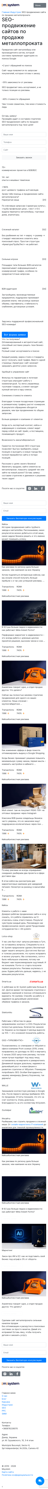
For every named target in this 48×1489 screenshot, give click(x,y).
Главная (6, 12)
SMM (4, 1413)
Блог (4, 1399)
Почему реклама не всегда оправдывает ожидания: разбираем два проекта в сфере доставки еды (23, 873)
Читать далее (9, 1171)
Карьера (6, 1402)
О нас (4, 1396)
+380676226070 (10, 1428)
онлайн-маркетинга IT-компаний (27, 1124)
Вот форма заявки (15, 334)
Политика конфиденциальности (17, 1475)
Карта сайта (8, 1472)
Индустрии (15, 12)
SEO (4, 1407)
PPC (4, 1410)
